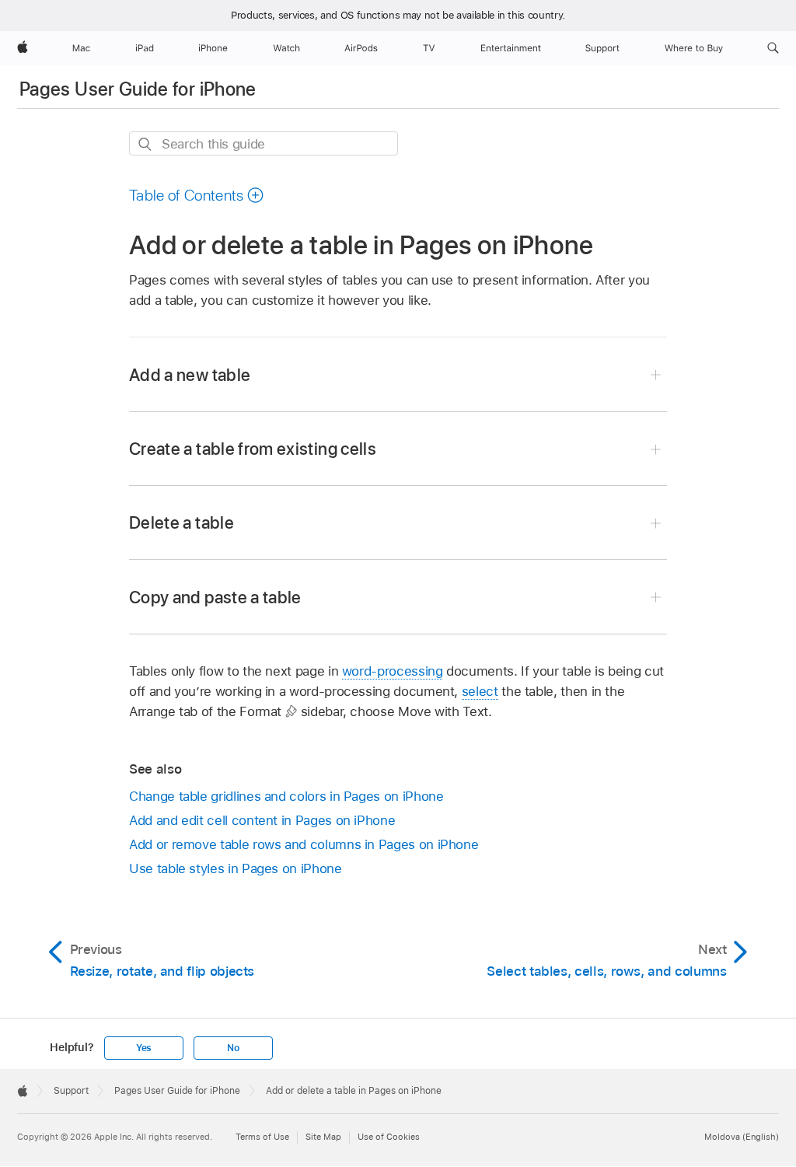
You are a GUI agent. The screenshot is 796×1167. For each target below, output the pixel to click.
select (480, 691)
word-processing (392, 671)
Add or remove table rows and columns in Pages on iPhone (303, 844)
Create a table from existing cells (252, 448)
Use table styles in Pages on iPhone (235, 868)
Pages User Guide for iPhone (138, 89)
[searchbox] (263, 143)
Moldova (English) (741, 1136)
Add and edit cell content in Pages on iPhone (262, 820)
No (233, 1048)
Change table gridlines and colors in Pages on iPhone (286, 796)
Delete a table (181, 522)
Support (71, 1090)
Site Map (323, 1136)
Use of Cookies (389, 1136)
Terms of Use (262, 1136)
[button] (773, 48)
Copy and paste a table (215, 597)
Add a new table (189, 375)
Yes (144, 1048)
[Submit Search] (146, 144)
